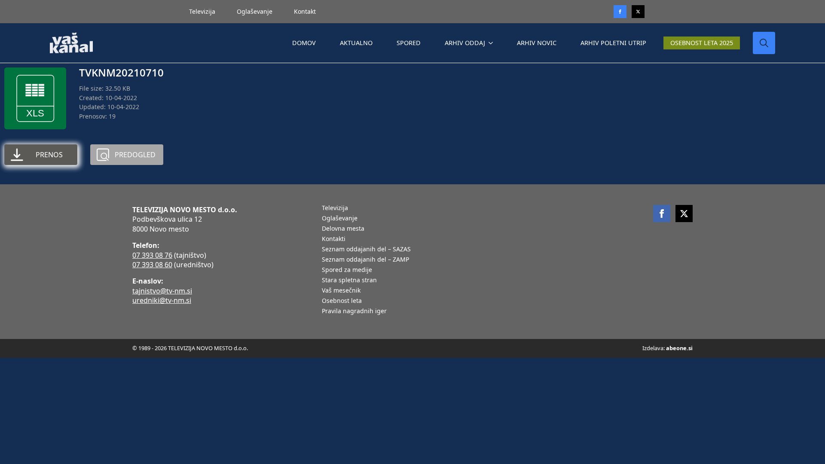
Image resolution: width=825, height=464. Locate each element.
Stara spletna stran (349, 280)
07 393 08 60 (152, 264)
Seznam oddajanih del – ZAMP (365, 259)
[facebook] (661, 213)
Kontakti (333, 239)
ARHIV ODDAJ (465, 43)
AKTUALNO (356, 43)
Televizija (202, 11)
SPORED (409, 43)
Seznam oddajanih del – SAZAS (366, 249)
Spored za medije (347, 270)
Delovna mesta (343, 229)
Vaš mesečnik (341, 290)
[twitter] (638, 11)
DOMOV (304, 43)
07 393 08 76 (152, 255)
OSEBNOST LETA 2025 (701, 43)
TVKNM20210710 (121, 72)
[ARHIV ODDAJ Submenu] (492, 43)
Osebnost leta (342, 301)
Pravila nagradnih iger (354, 311)
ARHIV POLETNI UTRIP (613, 43)
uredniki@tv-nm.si (161, 300)
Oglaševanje (254, 11)
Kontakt (305, 11)
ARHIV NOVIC (536, 43)
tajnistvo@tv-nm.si (162, 291)
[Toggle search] (764, 43)
